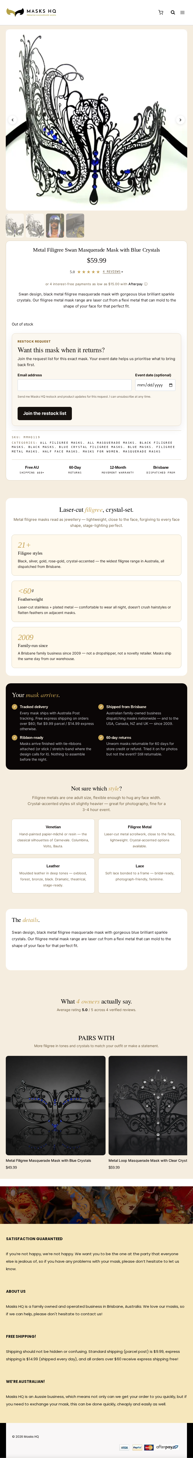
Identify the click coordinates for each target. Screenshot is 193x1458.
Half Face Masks (60, 451)
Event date (153, 375)
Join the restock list (44, 413)
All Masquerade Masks (111, 442)
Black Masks (41, 447)
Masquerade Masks (142, 451)
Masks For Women (100, 451)
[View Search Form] (170, 12)
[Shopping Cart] (160, 12)
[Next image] (180, 120)
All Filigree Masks (61, 442)
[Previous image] (12, 120)
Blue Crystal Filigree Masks (91, 447)
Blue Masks (140, 447)
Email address (30, 375)
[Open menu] (182, 12)
